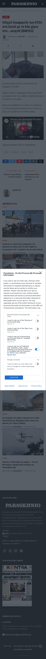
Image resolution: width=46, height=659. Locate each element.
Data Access (23, 386)
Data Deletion (10, 386)
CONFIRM (14, 377)
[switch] (37, 321)
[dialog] (23, 329)
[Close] (41, 273)
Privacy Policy (36, 386)
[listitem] (23, 315)
